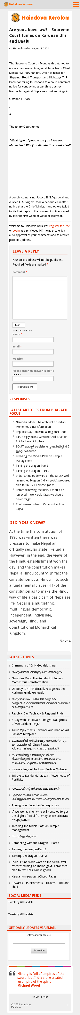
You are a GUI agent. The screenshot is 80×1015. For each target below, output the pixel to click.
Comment (20, 272)
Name (17, 334)
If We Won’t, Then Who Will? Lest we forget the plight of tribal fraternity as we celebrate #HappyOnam (40, 815)
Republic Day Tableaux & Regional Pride (41, 432)
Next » (65, 641)
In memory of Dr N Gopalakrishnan (34, 665)
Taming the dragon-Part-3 (32, 465)
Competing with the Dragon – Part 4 (35, 843)
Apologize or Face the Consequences (35, 805)
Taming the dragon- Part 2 (32, 470)
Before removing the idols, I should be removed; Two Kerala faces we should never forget (40, 494)
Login (16, 230)
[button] (76, 4)
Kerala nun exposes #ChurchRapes (34, 876)
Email (17, 346)
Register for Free (59, 226)
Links (44, 997)
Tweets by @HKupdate (20, 902)
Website (18, 358)
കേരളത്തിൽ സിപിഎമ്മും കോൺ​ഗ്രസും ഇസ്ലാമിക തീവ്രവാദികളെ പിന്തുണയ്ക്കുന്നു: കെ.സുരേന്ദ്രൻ (39, 744)
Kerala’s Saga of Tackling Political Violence (39, 769)
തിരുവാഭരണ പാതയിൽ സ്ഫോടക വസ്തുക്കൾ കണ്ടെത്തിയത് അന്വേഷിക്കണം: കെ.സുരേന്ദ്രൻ (41, 703)
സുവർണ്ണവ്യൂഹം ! (24, 836)
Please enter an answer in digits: (33, 370)
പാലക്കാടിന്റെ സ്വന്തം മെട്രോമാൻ (35, 788)
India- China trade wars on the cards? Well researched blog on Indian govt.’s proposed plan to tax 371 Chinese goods (43, 480)
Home (35, 997)
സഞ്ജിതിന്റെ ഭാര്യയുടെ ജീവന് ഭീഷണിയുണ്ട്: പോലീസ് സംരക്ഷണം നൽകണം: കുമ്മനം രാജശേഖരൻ (36, 758)
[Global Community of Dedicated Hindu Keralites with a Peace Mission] (40, 22)
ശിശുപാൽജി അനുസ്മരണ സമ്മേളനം (37, 672)
